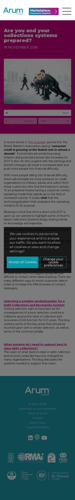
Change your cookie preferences (53, 262)
